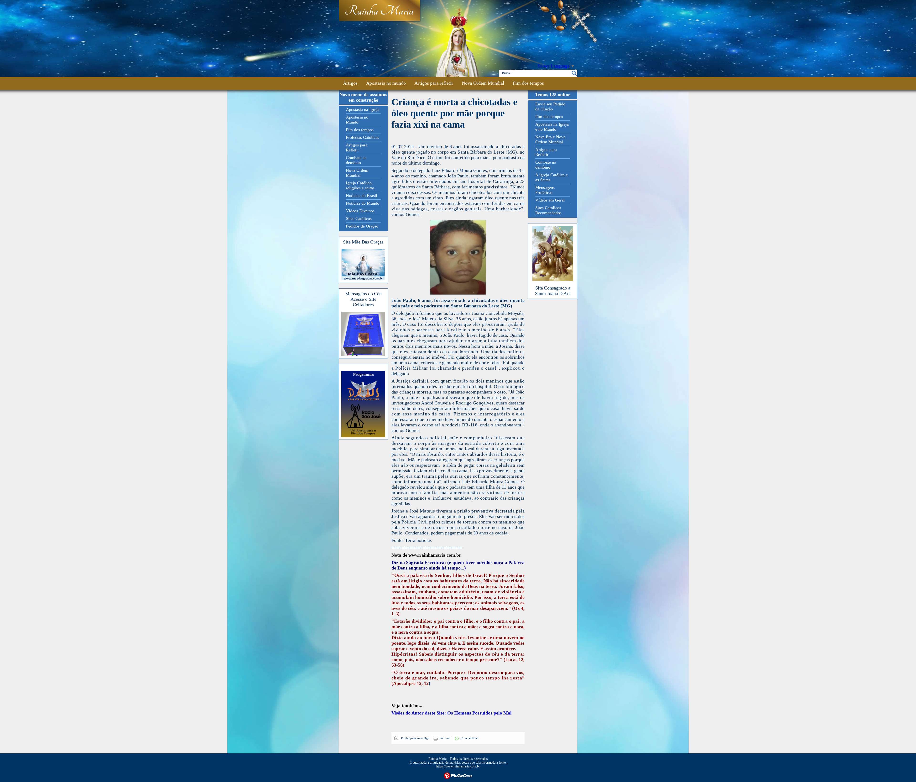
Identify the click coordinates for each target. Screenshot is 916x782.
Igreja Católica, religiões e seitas (360, 185)
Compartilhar (469, 738)
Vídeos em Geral (550, 200)
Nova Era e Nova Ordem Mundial (550, 139)
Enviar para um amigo (414, 738)
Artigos (350, 83)
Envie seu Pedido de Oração (550, 106)
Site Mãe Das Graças (363, 241)
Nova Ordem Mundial (483, 83)
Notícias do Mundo (362, 203)
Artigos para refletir (433, 83)
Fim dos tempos (528, 83)
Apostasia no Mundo (357, 119)
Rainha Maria (379, 11)
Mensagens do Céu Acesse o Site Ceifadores (363, 299)
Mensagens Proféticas (545, 190)
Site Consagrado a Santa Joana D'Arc (553, 290)
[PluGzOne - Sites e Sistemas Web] (458, 775)
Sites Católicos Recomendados (548, 210)
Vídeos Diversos (360, 210)
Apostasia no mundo (386, 83)
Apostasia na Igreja (362, 109)
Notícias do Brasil (361, 195)
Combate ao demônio (356, 160)
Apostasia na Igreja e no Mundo (552, 127)
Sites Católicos (359, 218)
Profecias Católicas (362, 137)
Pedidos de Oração (362, 226)
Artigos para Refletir (356, 147)
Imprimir (445, 738)
